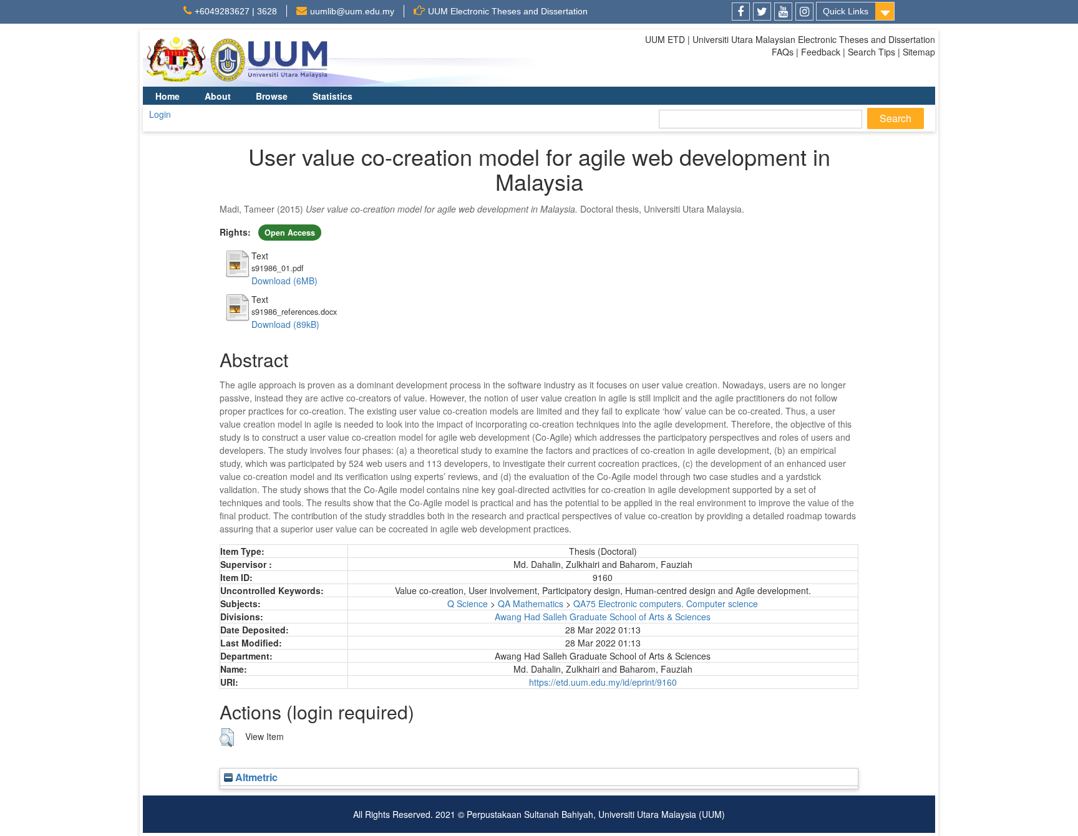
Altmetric (255, 777)
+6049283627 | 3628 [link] (236, 11)
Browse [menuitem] (272, 96)
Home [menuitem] (167, 96)
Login (160, 114)
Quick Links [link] (845, 11)
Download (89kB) (285, 324)
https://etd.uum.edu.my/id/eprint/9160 (603, 682)
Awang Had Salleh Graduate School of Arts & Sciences (603, 616)
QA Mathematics (530, 603)
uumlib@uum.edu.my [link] (352, 11)
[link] (741, 11)
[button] (227, 737)
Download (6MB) (284, 280)
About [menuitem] (218, 96)
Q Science (467, 603)
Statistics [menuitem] (332, 96)
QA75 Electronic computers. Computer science (665, 603)
